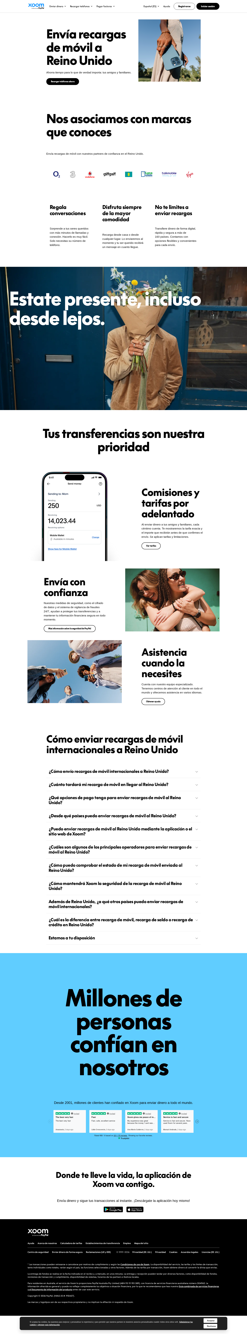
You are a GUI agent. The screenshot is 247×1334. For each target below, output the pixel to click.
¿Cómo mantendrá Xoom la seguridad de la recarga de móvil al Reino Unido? (115, 886)
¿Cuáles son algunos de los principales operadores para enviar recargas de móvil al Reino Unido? (120, 849)
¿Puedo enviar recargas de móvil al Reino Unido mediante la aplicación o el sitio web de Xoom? (120, 831)
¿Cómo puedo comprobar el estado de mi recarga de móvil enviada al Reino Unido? (115, 868)
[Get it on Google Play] (113, 1211)
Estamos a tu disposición (72, 937)
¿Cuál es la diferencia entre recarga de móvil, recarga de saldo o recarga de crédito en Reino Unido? (121, 922)
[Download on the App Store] (135, 1211)
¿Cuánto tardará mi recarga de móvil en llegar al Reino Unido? (108, 784)
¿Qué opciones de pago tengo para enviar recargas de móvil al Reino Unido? (115, 800)
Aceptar (211, 1320)
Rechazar (211, 1326)
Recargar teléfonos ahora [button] (62, 81)
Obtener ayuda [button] (153, 701)
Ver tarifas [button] (151, 546)
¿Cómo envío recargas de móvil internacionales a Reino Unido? (109, 771)
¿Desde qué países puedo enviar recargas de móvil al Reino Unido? (112, 815)
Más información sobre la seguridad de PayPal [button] (69, 628)
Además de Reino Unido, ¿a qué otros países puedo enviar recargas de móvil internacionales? (116, 904)
